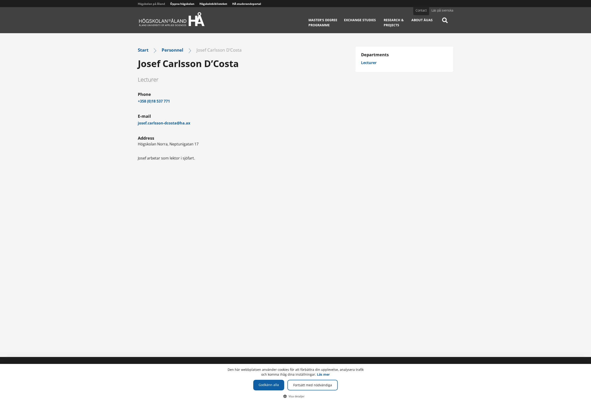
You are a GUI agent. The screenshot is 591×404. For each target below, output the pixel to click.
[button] (296, 396)
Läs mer (323, 374)
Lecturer (369, 62)
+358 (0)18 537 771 (154, 101)
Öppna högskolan (182, 4)
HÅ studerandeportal (246, 4)
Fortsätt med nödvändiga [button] (312, 385)
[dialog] (295, 384)
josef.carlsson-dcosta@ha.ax (164, 123)
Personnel (172, 50)
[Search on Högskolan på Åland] (445, 24)
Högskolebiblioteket (213, 4)
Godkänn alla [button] (269, 385)
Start (143, 50)
